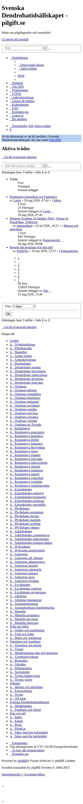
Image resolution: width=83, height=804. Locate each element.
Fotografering (69, 251)
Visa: (8, 306)
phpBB (22, 760)
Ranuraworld (51, 240)
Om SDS (55, 140)
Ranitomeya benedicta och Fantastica (33, 196)
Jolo (45, 290)
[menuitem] (31, 65)
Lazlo (17, 200)
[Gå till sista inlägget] (52, 211)
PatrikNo (22, 251)
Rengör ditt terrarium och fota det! (31, 247)
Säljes (57, 200)
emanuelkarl (24, 225)
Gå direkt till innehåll (15, 39)
